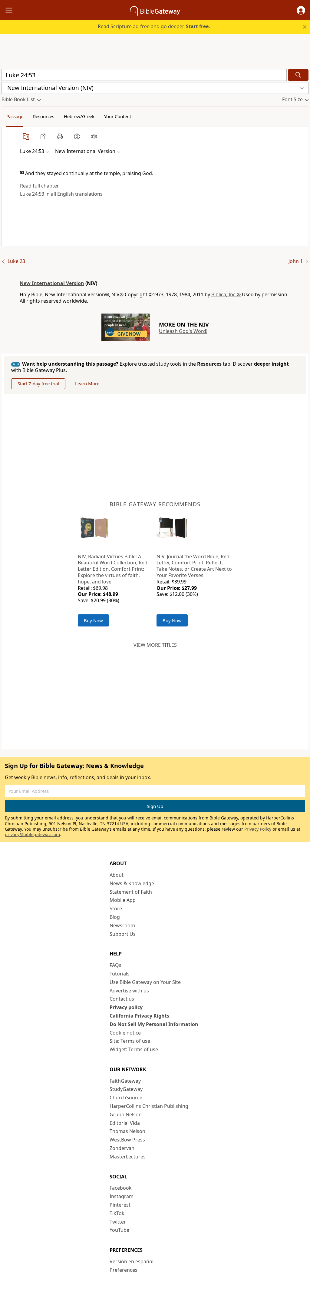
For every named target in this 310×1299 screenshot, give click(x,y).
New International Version (52, 283)
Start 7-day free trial (38, 383)
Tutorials (120, 973)
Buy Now (93, 620)
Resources (43, 116)
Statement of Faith (131, 892)
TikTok (117, 1213)
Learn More (87, 383)
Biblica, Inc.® (226, 294)
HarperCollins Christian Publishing (149, 1106)
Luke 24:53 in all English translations (61, 194)
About (117, 875)
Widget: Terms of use (134, 1049)
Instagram (122, 1196)
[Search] (298, 75)
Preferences (123, 1270)
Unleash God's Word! (183, 331)
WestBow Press (127, 1139)
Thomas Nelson (127, 1131)
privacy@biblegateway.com (32, 834)
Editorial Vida (125, 1123)
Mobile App (123, 900)
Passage (14, 116)
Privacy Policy (257, 829)
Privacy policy (126, 1007)
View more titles (155, 645)
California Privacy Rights (139, 1015)
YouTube (119, 1230)
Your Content (117, 116)
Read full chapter (39, 185)
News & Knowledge (132, 883)
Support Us (123, 934)
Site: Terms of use (130, 1041)
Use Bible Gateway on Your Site (145, 982)
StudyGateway (126, 1089)
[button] (301, 10)
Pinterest (120, 1204)
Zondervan (122, 1148)
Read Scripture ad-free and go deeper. (154, 26)
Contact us (122, 998)
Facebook (121, 1187)
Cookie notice (125, 1032)
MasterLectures (128, 1156)
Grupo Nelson (126, 1114)
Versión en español (131, 1261)
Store (116, 908)
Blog (115, 917)
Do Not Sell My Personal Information (154, 1024)
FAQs (115, 965)
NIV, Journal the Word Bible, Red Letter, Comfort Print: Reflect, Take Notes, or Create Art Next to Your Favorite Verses (194, 566)
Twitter (118, 1221)
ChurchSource (126, 1097)
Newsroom (122, 925)
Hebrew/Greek (79, 116)
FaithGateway (125, 1081)
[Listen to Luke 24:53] (94, 136)
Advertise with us (129, 990)
